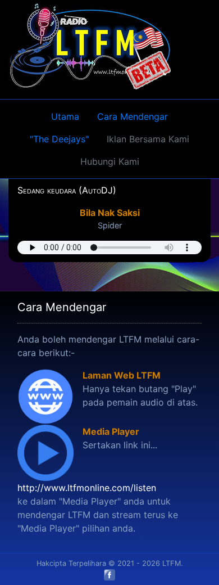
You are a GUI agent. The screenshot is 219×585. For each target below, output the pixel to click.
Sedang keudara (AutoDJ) (66, 190)
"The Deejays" (59, 139)
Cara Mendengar (132, 116)
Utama (65, 116)
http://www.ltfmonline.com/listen (86, 487)
